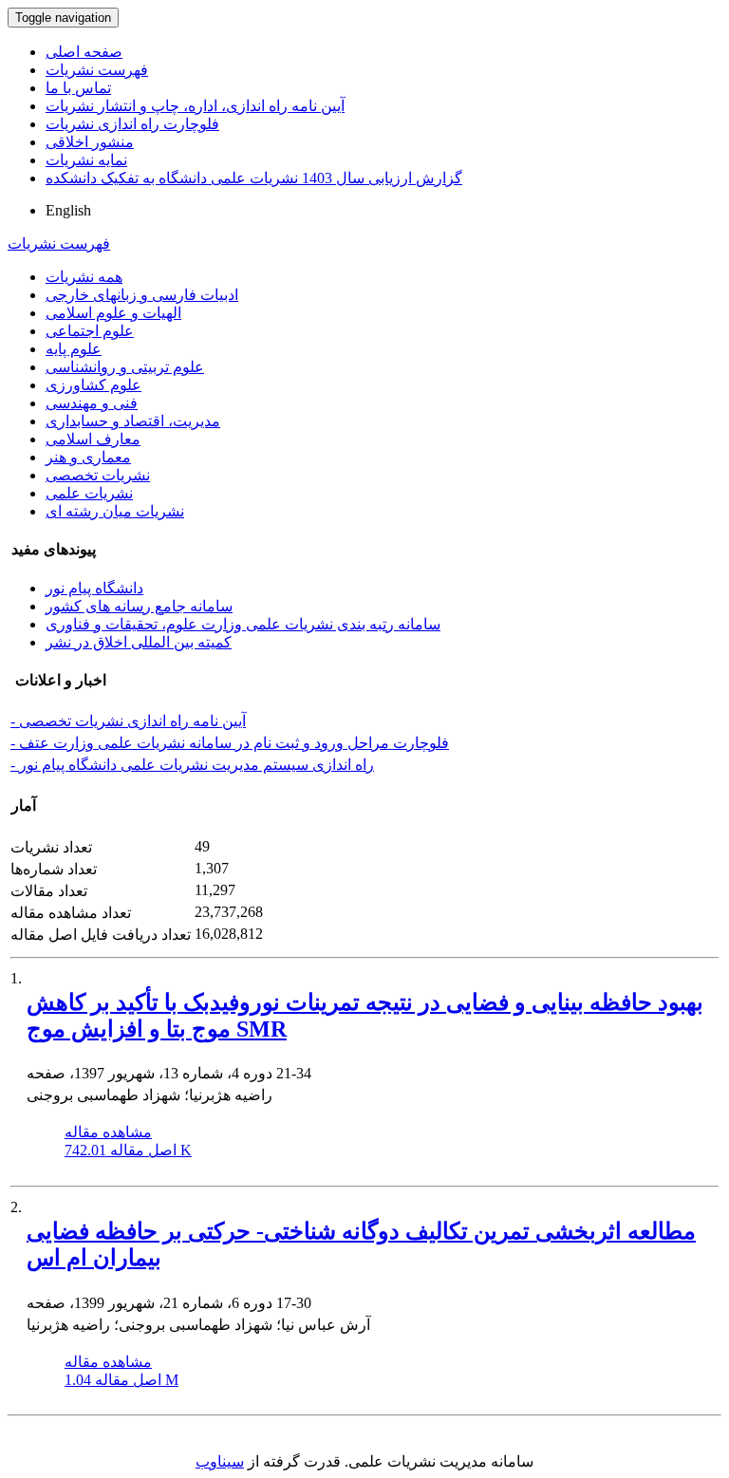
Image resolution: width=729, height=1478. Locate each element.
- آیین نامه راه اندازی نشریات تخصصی (128, 721)
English (68, 210)
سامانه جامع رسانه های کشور (139, 606)
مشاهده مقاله (108, 1132)
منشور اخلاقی (90, 142)
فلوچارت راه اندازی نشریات (132, 124)
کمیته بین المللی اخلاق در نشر (139, 642)
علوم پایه (74, 349)
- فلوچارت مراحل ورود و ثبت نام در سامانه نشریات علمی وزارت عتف (229, 743)
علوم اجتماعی (90, 331)
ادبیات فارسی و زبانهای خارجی (142, 295)
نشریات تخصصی (98, 475)
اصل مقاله (128, 1150)
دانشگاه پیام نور (94, 588)
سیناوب (220, 1461)
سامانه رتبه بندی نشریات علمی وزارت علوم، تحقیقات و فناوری (243, 624)
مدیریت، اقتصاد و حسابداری (133, 421)
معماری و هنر (88, 457)
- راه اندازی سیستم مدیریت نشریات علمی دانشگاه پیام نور (192, 765)
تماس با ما (78, 88)
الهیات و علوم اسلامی (113, 313)
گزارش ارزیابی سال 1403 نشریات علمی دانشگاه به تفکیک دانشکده (254, 178)
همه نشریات (84, 277)
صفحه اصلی (84, 52)
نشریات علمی (89, 493)
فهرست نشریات (97, 70)
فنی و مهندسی (92, 403)
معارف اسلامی (93, 439)
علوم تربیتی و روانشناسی (125, 367)
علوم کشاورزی (93, 385)
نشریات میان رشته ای (115, 511)
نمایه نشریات (86, 160)
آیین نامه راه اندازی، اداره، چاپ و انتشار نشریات (195, 106)
